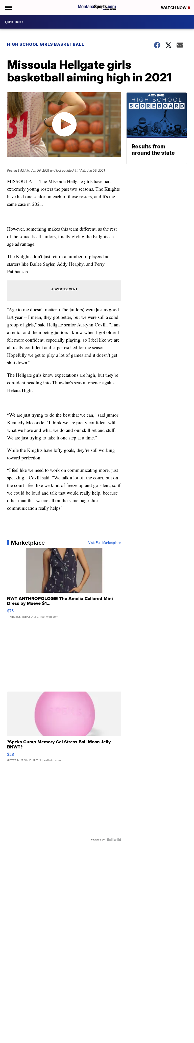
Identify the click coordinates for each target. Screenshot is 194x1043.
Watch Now (174, 7)
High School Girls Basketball (45, 44)
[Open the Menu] (8, 7)
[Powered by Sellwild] (114, 839)
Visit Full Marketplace (104, 542)
